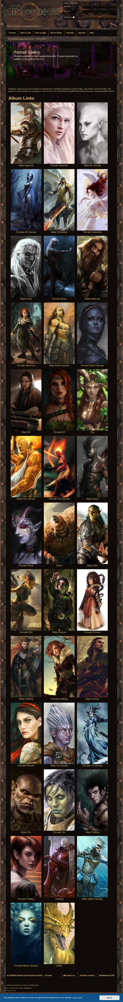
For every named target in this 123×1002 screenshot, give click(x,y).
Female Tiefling (26, 898)
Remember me (68, 17)
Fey (92, 431)
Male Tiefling (92, 832)
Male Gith (92, 565)
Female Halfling (59, 698)
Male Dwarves (92, 298)
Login (66, 3)
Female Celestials (92, 231)
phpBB (16, 985)
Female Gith (26, 632)
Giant (59, 565)
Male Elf (26, 431)
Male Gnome (59, 632)
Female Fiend (26, 565)
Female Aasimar (59, 165)
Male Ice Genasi (59, 765)
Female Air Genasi (26, 231)
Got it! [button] (109, 998)
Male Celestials (59, 231)
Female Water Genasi (26, 965)
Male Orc (26, 832)
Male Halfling (26, 698)
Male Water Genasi (92, 898)
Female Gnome (92, 632)
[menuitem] (12, 33)
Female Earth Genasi (92, 365)
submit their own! (49, 91)
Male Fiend (92, 498)
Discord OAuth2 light (12, 988)
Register (73, 3)
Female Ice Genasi (92, 765)
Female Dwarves (26, 365)
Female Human (26, 765)
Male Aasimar (26, 165)
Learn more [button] (77, 998)
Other (59, 965)
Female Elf (59, 431)
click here (39, 59)
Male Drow (26, 298)
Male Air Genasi (92, 165)
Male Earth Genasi (59, 365)
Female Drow (59, 298)
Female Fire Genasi (59, 498)
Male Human (92, 698)
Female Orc (59, 832)
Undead (59, 898)
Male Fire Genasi (26, 498)
